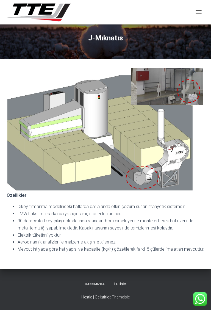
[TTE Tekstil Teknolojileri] (41, 12)
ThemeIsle (121, 297)
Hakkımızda (95, 284)
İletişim (120, 284)
